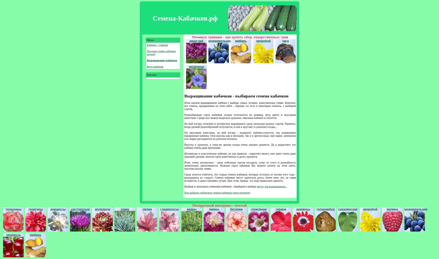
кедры (192, 209)
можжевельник (219, 41)
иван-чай (196, 41)
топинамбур (325, 209)
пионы (214, 209)
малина (392, 209)
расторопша (80, 209)
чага (285, 41)
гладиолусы (169, 209)
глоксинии (259, 209)
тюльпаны (13, 209)
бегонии (236, 209)
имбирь (241, 41)
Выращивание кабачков (162, 60)
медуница (196, 66)
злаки (125, 209)
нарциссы (58, 209)
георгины (35, 209)
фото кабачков (155, 66)
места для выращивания (271, 186)
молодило (102, 209)
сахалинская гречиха (348, 211)
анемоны (303, 209)
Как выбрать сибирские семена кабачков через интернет (217, 192)
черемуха (13, 235)
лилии (147, 209)
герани (281, 209)
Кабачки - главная (157, 45)
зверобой (263, 41)
